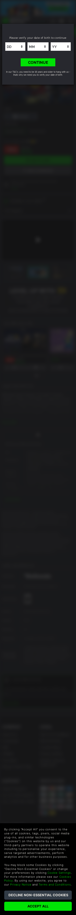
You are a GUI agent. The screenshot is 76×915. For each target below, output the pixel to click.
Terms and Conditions (55, 884)
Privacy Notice (20, 884)
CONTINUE (38, 62)
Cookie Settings (59, 872)
